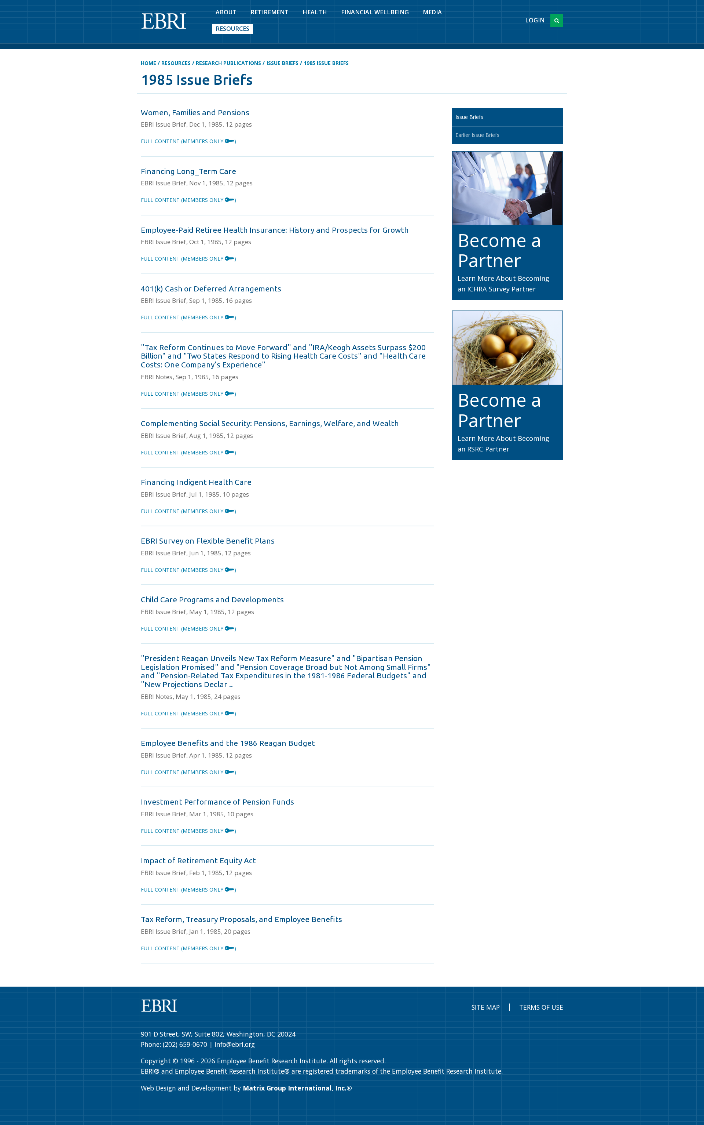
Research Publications (228, 62)
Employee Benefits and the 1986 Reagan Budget (228, 742)
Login (534, 20)
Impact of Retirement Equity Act (198, 860)
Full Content (188, 141)
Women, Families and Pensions (195, 112)
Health (314, 12)
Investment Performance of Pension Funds (217, 801)
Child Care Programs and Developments (212, 599)
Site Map (486, 1007)
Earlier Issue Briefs (477, 134)
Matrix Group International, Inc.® (297, 1088)
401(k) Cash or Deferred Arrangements (211, 288)
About (226, 12)
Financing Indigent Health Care (196, 482)
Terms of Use (541, 1007)
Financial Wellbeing (375, 12)
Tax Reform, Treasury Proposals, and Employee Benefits (241, 919)
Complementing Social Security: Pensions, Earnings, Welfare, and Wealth (270, 423)
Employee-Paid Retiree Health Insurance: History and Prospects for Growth (274, 229)
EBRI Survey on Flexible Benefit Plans (208, 540)
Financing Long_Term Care (188, 171)
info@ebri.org (234, 1044)
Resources (232, 29)
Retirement (269, 12)
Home (148, 62)
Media (432, 12)
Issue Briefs (282, 62)
